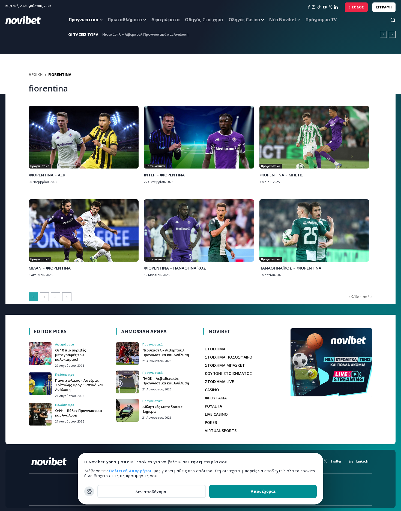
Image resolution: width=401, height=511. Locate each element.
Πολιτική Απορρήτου (131, 470)
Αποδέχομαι (263, 491)
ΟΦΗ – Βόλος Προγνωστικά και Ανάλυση (78, 413)
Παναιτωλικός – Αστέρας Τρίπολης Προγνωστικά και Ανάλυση (79, 385)
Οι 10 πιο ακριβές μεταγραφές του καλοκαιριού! (70, 355)
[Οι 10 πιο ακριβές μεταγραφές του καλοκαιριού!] (40, 353)
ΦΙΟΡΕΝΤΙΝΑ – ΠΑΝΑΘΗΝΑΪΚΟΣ (175, 268)
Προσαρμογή (89, 491)
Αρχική (36, 74)
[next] (392, 34)
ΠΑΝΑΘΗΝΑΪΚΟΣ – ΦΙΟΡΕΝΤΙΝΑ (290, 268)
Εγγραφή (384, 7)
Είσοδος (356, 7)
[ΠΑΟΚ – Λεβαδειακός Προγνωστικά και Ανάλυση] (127, 382)
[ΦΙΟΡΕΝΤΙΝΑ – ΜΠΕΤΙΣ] (314, 137)
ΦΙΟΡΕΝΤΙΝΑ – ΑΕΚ (47, 175)
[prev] (383, 34)
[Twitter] (325, 461)
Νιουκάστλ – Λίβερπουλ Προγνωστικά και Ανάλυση (145, 34)
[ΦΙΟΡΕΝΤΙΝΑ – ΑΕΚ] (84, 137)
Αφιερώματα (64, 344)
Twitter (336, 461)
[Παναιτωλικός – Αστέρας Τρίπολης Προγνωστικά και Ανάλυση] (40, 383)
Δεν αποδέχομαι (151, 491)
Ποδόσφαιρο (64, 374)
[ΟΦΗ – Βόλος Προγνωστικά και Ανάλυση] (40, 414)
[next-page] (66, 296)
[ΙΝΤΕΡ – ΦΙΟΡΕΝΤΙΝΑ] (199, 137)
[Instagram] (313, 7)
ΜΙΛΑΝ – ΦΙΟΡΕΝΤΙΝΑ (50, 268)
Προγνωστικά (39, 166)
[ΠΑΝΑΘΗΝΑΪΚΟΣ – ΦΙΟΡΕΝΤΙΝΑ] (314, 230)
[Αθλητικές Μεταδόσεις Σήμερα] (127, 410)
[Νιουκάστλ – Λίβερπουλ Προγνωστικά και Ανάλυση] (127, 353)
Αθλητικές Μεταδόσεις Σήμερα (162, 409)
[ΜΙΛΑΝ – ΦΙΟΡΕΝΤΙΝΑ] (84, 230)
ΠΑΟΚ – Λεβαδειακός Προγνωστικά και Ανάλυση (165, 380)
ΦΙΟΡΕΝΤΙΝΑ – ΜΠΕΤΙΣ (281, 175)
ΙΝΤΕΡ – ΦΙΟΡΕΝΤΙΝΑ (164, 175)
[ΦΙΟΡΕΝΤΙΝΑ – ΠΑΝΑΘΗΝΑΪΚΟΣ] (199, 230)
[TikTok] (319, 7)
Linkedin (363, 461)
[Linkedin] (336, 7)
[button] (388, 20)
